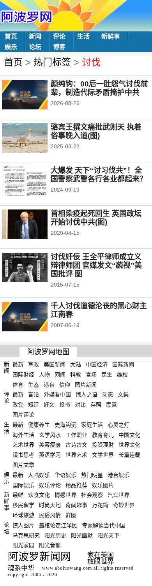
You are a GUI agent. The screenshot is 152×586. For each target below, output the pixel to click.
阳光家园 (23, 545)
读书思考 (23, 455)
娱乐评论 (50, 485)
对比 (80, 404)
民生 (106, 374)
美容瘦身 (50, 445)
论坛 (35, 47)
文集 (123, 394)
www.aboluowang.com (67, 568)
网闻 (60, 374)
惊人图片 (23, 525)
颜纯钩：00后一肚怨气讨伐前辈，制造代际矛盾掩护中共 (99, 88)
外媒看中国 (57, 394)
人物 (44, 374)
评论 (59, 36)
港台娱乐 (118, 475)
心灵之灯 (118, 425)
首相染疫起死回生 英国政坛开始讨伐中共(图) (96, 217)
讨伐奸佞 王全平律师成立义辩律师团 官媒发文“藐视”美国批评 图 (96, 265)
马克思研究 (26, 535)
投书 (64, 404)
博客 (59, 47)
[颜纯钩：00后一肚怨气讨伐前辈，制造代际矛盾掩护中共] (35, 95)
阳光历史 (55, 535)
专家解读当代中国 (103, 525)
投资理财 (103, 445)
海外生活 (23, 434)
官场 (91, 374)
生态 (33, 384)
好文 (49, 404)
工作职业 (76, 434)
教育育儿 (103, 434)
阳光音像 (50, 545)
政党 (17, 404)
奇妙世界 (124, 505)
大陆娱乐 (39, 475)
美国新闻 (54, 364)
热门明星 (92, 475)
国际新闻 (123, 364)
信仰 (64, 384)
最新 (17, 364)
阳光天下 (108, 535)
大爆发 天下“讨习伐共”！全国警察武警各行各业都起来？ (99, 174)
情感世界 (65, 495)
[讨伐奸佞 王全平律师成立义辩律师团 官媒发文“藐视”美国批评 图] (35, 268)
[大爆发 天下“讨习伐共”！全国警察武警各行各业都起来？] (35, 181)
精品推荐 (76, 485)
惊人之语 (86, 394)
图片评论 (23, 415)
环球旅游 (23, 515)
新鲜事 (110, 36)
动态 (107, 394)
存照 (95, 404)
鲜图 (70, 515)
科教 (75, 374)
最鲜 (17, 495)
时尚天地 (50, 505)
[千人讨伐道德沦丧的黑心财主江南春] (35, 317)
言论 (33, 394)
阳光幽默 (82, 535)
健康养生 (39, 425)
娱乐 (11, 47)
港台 (49, 384)
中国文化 (129, 434)
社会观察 (92, 495)
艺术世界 (23, 445)
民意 (111, 404)
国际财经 (23, 374)
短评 (33, 404)
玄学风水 (50, 434)
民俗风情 (50, 515)
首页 (11, 36)
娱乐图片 (103, 485)
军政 (33, 364)
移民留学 (23, 505)
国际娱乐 (23, 485)
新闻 (35, 36)
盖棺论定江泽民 (58, 525)
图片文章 (23, 465)
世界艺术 (76, 455)
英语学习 (50, 455)
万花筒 (100, 505)
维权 (122, 374)
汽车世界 (118, 495)
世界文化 (129, 445)
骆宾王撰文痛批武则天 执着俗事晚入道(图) (96, 131)
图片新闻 (86, 384)
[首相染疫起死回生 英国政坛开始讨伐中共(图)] (35, 225)
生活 (83, 36)
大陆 (75, 364)
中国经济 (97, 364)
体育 (17, 384)
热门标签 (52, 62)
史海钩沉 (65, 425)
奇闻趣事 (76, 505)
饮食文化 (39, 495)
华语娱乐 (65, 475)
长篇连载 (129, 455)
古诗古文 (76, 445)
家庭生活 (92, 425)
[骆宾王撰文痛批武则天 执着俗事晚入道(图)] (35, 138)
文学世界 (103, 455)
